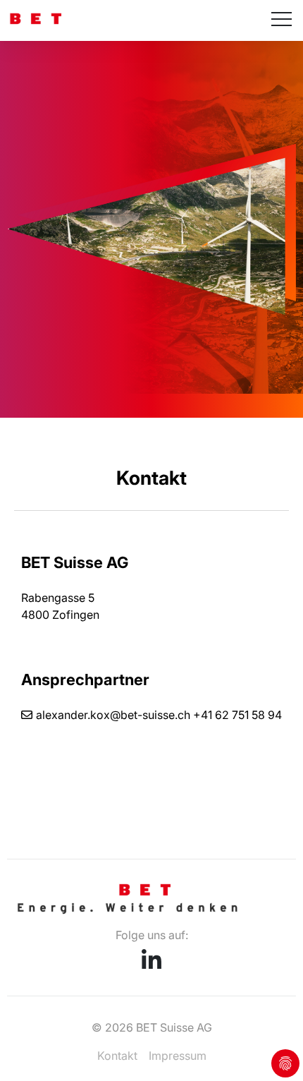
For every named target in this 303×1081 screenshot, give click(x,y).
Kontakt (117, 1056)
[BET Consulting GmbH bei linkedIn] (151, 965)
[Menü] (281, 20)
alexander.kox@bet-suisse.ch (113, 715)
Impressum (177, 1056)
